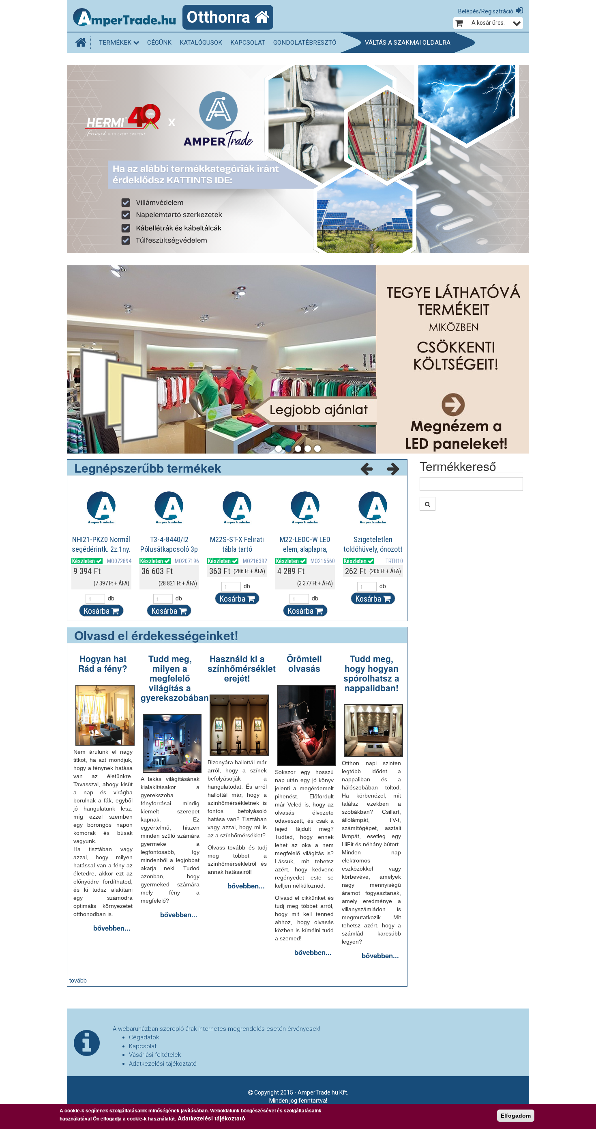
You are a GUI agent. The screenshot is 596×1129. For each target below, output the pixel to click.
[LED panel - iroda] (298, 359)
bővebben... (112, 928)
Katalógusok (201, 42)
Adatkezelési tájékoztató (163, 1063)
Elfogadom (516, 1115)
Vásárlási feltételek (155, 1054)
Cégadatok (144, 1037)
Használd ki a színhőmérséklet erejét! (242, 668)
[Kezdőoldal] (83, 42)
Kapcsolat (247, 42)
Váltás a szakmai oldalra (407, 42)
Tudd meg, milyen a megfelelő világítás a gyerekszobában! (176, 677)
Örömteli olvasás (304, 663)
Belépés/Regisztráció (485, 11)
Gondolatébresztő (305, 42)
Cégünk (159, 42)
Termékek (116, 42)
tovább (78, 980)
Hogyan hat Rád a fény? (102, 663)
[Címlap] (127, 18)
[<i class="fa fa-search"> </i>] (427, 504)
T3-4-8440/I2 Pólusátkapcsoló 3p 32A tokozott (169, 549)
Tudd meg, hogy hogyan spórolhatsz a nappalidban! (371, 673)
